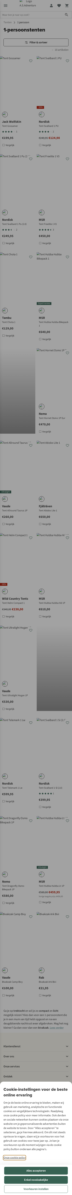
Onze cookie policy (14, 1158)
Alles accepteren (36, 1171)
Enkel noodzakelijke (36, 1180)
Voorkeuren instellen (36, 1189)
